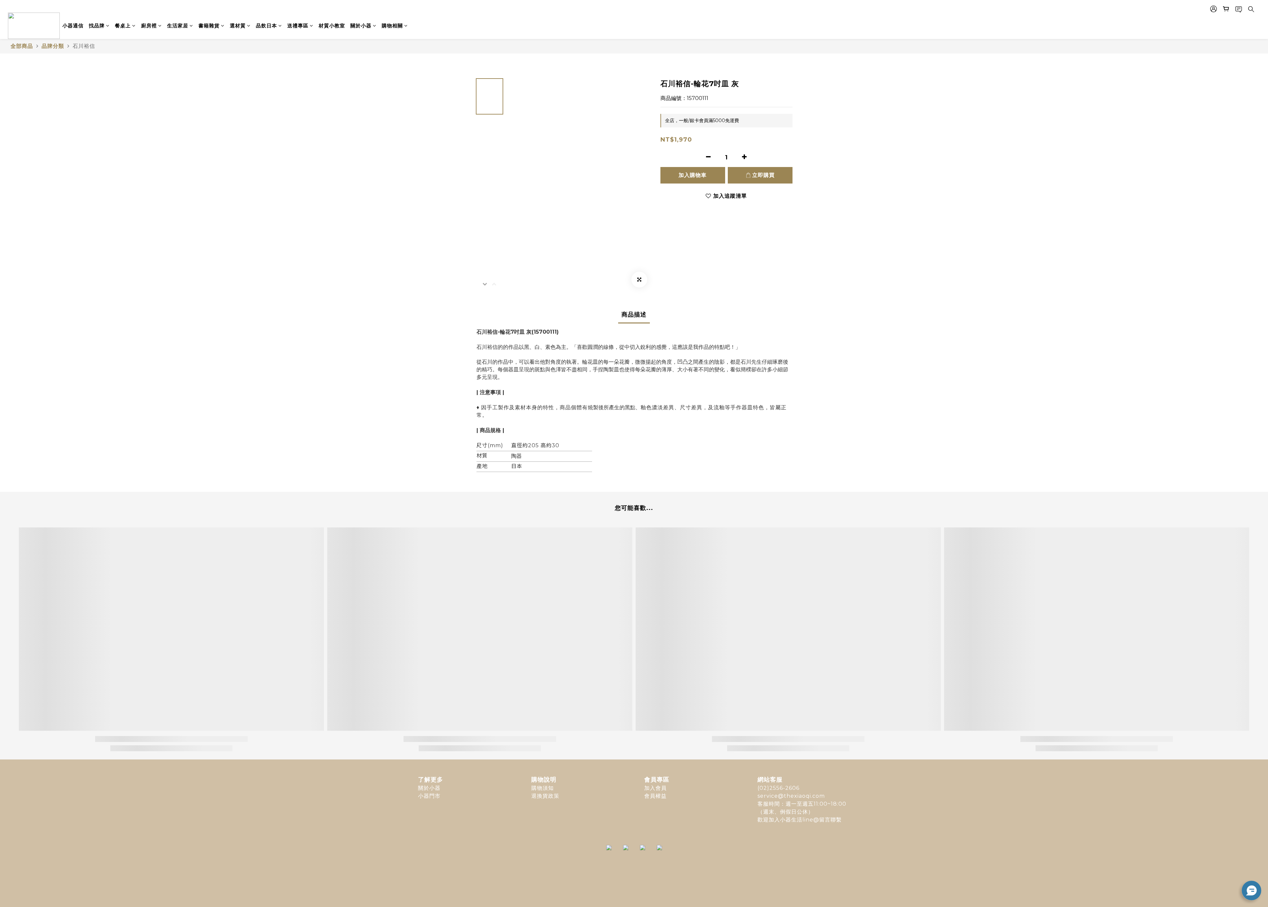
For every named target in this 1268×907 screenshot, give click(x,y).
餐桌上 (123, 25)
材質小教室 (332, 25)
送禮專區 (297, 25)
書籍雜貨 (209, 25)
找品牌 (97, 25)
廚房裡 (149, 25)
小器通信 (73, 25)
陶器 (516, 456)
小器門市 (429, 796)
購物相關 (392, 25)
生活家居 (177, 25)
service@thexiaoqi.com (791, 796)
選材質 (238, 25)
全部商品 (22, 46)
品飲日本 (266, 25)
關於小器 (360, 25)
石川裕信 (84, 46)
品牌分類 (53, 46)
